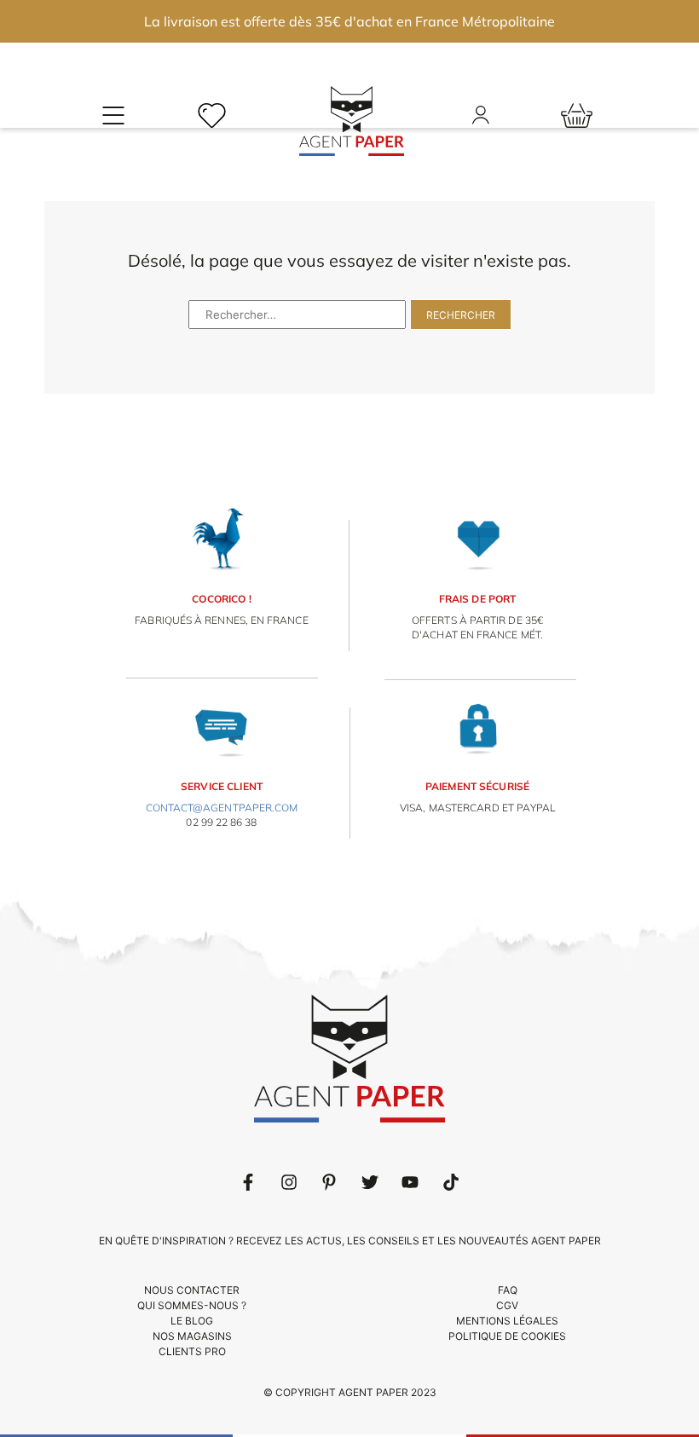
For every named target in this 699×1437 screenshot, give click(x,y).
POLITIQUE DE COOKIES (507, 1336)
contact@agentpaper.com (222, 807)
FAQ (507, 1290)
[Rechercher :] (299, 312)
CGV (507, 1305)
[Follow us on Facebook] (248, 1182)
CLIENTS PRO (192, 1351)
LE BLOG (191, 1320)
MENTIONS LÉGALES (507, 1320)
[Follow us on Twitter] (370, 1182)
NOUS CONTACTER (192, 1290)
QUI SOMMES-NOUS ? (191, 1305)
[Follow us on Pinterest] (329, 1182)
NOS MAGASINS (192, 1336)
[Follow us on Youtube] (410, 1182)
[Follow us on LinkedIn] (289, 1182)
